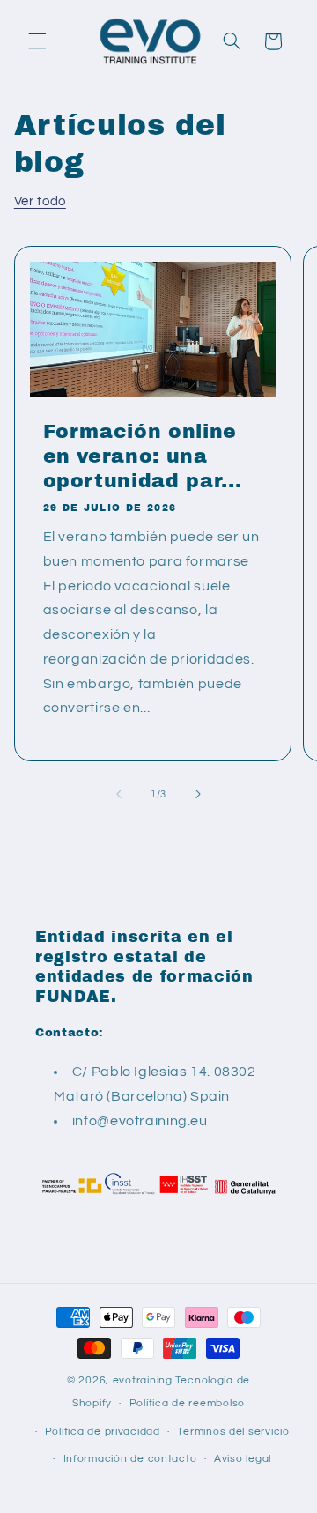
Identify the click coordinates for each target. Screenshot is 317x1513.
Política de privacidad (102, 1431)
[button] (37, 41)
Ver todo (40, 201)
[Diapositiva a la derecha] (198, 794)
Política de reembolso (187, 1403)
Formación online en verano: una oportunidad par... (141, 456)
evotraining (143, 1380)
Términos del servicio (233, 1431)
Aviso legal (242, 1459)
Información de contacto (130, 1459)
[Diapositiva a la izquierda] (119, 794)
